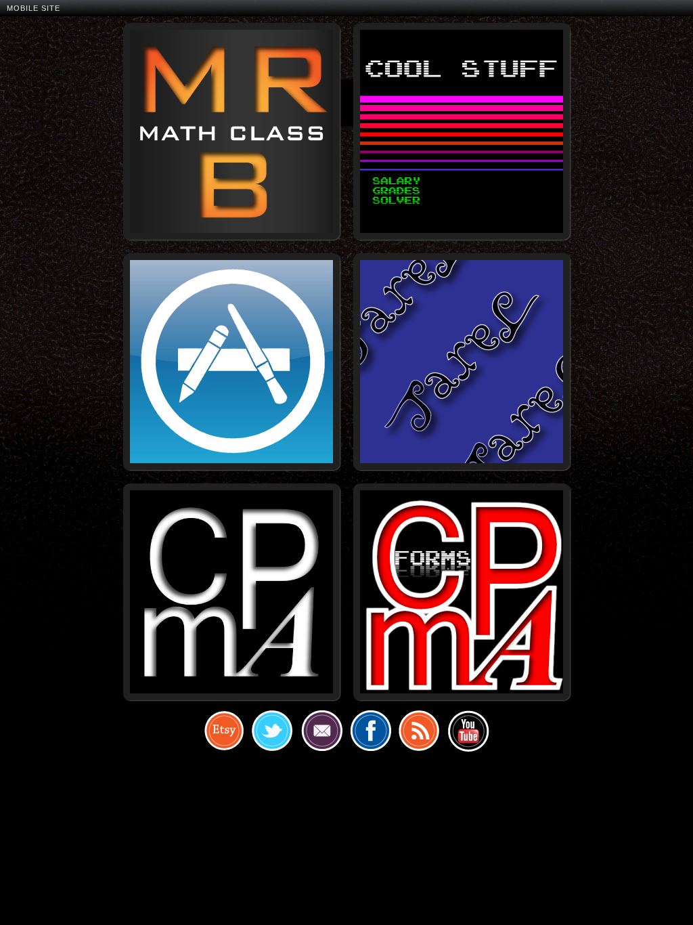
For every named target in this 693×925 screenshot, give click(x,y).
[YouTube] (468, 730)
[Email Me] (321, 730)
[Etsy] (224, 730)
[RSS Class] (419, 730)
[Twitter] (273, 730)
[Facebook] (370, 730)
